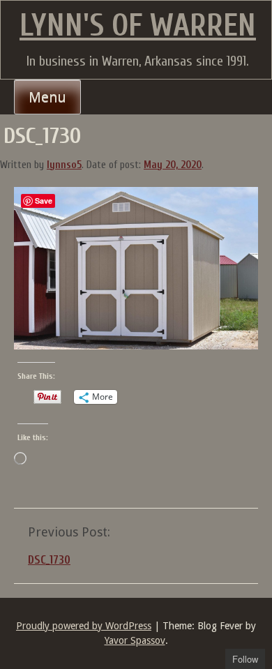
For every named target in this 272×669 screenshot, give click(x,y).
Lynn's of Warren (138, 26)
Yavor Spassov (135, 640)
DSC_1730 (49, 559)
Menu (47, 97)
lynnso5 (64, 165)
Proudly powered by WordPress (83, 625)
